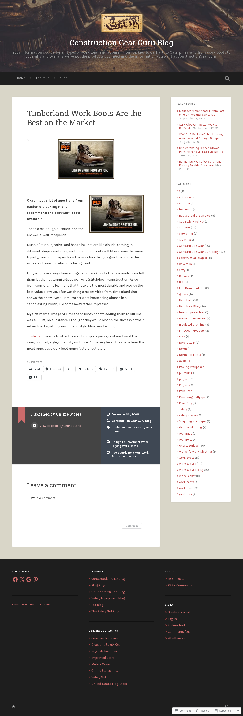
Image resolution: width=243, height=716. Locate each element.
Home (21, 78)
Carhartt (184, 227)
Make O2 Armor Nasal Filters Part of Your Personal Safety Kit (201, 112)
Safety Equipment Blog (108, 598)
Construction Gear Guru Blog (121, 42)
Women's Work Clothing (195, 451)
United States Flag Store (109, 684)
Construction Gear (191, 245)
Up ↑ (228, 706)
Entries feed (176, 625)
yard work (185, 494)
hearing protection (191, 312)
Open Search (227, 78)
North (183, 348)
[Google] (29, 579)
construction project (193, 258)
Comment (132, 525)
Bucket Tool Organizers (195, 215)
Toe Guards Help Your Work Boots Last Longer (130, 454)
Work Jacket (187, 476)
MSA (182, 336)
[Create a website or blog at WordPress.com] (13, 707)
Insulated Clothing (192, 324)
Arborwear (186, 197)
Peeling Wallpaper (191, 367)
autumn (184, 203)
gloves (183, 294)
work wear (186, 488)
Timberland (35, 336)
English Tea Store (104, 651)
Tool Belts (185, 439)
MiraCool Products (192, 330)
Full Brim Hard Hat (191, 288)
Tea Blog (97, 605)
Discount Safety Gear (106, 644)
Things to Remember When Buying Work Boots (130, 444)
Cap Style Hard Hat (191, 221)
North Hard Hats (190, 354)
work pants (186, 482)
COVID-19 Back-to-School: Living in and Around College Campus (201, 136)
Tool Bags (185, 433)
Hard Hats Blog (189, 306)
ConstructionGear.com (31, 604)
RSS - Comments (180, 585)
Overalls (184, 361)
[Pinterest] (36, 579)
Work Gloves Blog (191, 470)
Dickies (184, 276)
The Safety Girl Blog (105, 611)
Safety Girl (98, 677)
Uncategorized (189, 445)
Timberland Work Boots (128, 427)
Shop (63, 78)
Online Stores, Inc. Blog (108, 592)
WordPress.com (179, 638)
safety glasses (188, 415)
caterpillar (186, 233)
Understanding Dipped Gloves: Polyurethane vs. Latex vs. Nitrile (201, 149)
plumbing (186, 373)
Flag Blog (98, 585)
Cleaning (185, 239)
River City (185, 403)
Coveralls (185, 264)
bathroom (185, 209)
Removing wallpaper (193, 397)
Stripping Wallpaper (192, 421)
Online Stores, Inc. (104, 671)
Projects (184, 385)
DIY (181, 282)
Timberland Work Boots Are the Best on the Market (84, 117)
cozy (182, 270)
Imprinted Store (102, 658)
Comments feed (179, 632)
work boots (186, 457)
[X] (22, 579)
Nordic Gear (187, 342)
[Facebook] (15, 579)
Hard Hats (186, 300)
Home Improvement (192, 318)
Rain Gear (185, 391)
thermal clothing (190, 427)
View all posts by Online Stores (60, 426)
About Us (43, 78)
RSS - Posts (176, 579)
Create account (179, 612)
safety (183, 409)
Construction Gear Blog (108, 579)
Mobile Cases (101, 664)
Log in (172, 619)
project (184, 379)
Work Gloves (187, 463)
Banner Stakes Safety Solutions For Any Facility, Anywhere (200, 163)
